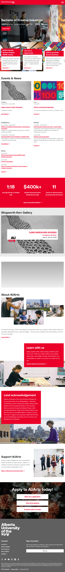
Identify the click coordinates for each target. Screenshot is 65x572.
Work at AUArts (5, 551)
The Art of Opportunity (7, 161)
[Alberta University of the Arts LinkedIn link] (15, 559)
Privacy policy (14, 569)
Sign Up (45, 551)
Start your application (32, 497)
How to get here (5, 549)
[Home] (8, 2)
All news (3, 171)
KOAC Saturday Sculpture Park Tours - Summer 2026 (47, 126)
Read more (5, 67)
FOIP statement (5, 569)
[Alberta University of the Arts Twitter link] (5, 559)
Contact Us (4, 544)
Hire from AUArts (5, 546)
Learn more (49, 67)
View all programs (32, 503)
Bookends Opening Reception (41, 136)
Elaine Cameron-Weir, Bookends (12, 107)
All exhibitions (4, 114)
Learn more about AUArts (31, 202)
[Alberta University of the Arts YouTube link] (8, 559)
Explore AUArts (5, 337)
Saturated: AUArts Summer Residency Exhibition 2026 (15, 136)
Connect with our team (32, 509)
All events (36, 114)
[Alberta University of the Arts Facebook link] (2, 559)
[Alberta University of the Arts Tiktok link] (18, 559)
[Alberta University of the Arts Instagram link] (11, 559)
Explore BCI (6, 28)
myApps (4, 554)
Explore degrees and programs (36, 363)
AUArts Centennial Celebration (44, 107)
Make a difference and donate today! (12, 471)
